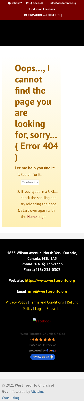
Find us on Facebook (42, 9)
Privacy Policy (16, 302)
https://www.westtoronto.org (50, 280)
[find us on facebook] (42, 321)
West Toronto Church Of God (42, 333)
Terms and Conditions (47, 302)
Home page (36, 216)
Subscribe (54, 308)
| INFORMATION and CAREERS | (42, 15)
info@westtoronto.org (63, 3)
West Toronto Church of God (43, 26)
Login (39, 308)
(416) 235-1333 (34, 3)
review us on (41, 357)
